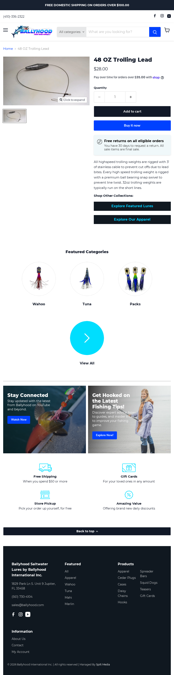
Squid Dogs (148, 583)
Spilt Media (103, 664)
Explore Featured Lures (132, 206)
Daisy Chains (123, 593)
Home (8, 48)
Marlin (69, 604)
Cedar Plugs (127, 578)
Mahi (68, 597)
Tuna (68, 591)
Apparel (70, 578)
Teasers (145, 589)
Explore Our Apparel (132, 219)
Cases (122, 584)
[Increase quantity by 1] (130, 97)
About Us (18, 639)
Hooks (122, 602)
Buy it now (132, 125)
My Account (20, 652)
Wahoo (70, 584)
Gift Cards (147, 596)
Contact (18, 645)
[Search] (155, 32)
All (67, 571)
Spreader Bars (146, 573)
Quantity (100, 87)
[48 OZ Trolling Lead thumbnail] (14, 116)
